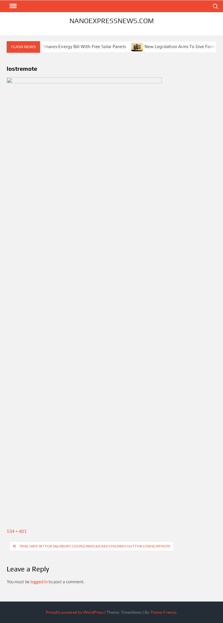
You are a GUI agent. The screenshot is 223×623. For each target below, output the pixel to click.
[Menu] (12, 6)
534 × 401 (17, 531)
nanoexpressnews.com (111, 21)
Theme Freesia (163, 612)
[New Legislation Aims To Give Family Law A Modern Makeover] (132, 46)
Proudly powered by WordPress (75, 612)
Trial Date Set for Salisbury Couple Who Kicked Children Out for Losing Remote (94, 546)
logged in (39, 581)
